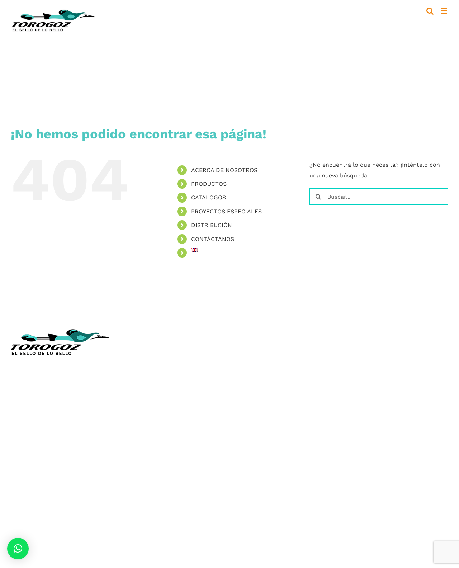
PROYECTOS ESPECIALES (226, 211)
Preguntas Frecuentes (266, 459)
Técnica (245, 374)
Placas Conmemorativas (44, 526)
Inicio (242, 353)
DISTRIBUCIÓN (211, 225)
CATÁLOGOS (208, 197)
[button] (18, 548)
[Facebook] (239, 475)
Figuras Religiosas (260, 395)
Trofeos (21, 494)
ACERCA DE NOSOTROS (224, 170)
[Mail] (281, 475)
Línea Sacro (251, 406)
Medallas (23, 505)
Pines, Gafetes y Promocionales (54, 548)
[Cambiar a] (245, 250)
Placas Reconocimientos (45, 516)
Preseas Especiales (37, 537)
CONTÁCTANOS (212, 239)
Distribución (252, 417)
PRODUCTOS (209, 183)
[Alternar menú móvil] (444, 11)
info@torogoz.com (37, 421)
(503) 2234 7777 (45, 405)
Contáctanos (253, 427)
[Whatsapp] (267, 475)
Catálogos (249, 385)
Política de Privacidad (265, 448)
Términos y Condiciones (268, 438)
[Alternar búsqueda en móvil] (430, 11)
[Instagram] (254, 475)
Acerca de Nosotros (263, 364)
